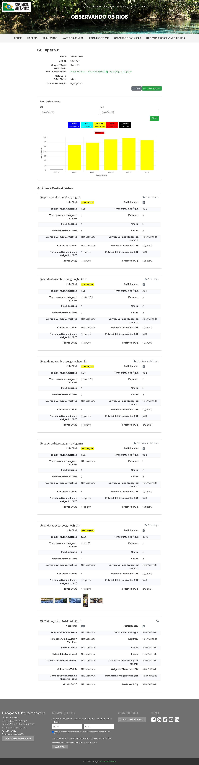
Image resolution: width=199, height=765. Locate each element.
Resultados (50, 38)
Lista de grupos (153, 88)
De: (41, 107)
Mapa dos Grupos (73, 38)
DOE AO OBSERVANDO (132, 719)
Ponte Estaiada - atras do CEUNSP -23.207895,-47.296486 (101, 71)
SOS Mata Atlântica (108, 761)
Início (86, 6)
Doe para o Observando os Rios (165, 38)
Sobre (97, 6)
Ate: (102, 107)
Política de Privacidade (18, 738)
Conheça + (124, 6)
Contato (141, 6)
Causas (109, 6)
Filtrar (154, 118)
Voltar (137, 88)
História (32, 38)
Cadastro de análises (127, 38)
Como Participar (99, 38)
